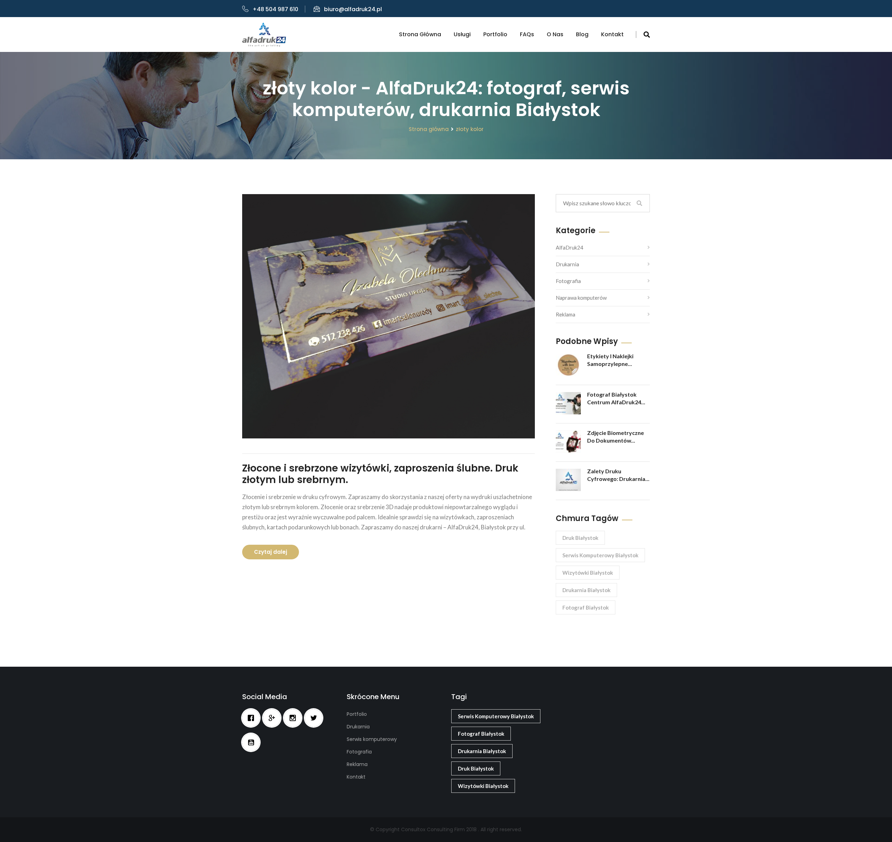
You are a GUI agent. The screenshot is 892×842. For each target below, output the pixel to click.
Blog (582, 34)
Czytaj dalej (270, 552)
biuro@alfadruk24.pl (353, 9)
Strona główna (420, 34)
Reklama (565, 314)
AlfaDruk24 (569, 247)
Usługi (462, 34)
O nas (555, 34)
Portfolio (495, 34)
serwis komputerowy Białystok (600, 555)
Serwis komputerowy (372, 739)
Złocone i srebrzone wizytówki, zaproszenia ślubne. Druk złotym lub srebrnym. (380, 474)
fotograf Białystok (585, 607)
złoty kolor (470, 129)
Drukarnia (567, 264)
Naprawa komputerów (581, 297)
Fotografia (568, 281)
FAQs (527, 34)
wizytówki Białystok (587, 572)
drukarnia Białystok (586, 590)
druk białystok (580, 538)
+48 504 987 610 (275, 9)
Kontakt (612, 34)
